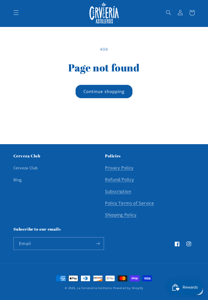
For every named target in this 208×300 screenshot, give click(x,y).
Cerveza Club (25, 167)
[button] (16, 13)
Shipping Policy (120, 215)
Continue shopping (104, 91)
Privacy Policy (119, 168)
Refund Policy (119, 179)
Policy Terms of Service (129, 203)
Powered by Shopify (128, 288)
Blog (17, 179)
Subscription (118, 191)
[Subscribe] (98, 243)
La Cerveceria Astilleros (94, 288)
